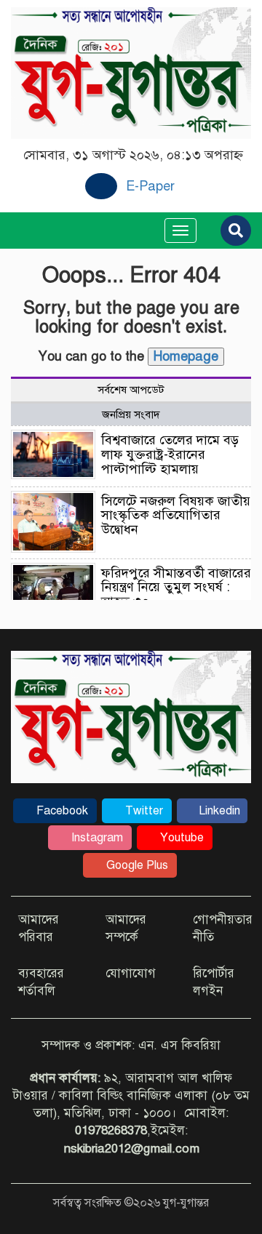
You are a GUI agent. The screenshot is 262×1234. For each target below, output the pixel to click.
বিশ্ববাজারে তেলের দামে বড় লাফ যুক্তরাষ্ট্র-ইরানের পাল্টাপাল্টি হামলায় (170, 454)
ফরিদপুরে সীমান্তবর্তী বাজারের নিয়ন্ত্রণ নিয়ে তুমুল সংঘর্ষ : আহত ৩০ (176, 587)
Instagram (95, 837)
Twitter (142, 811)
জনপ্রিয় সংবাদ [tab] (131, 414)
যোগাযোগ (131, 973)
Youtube (180, 837)
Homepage (186, 356)
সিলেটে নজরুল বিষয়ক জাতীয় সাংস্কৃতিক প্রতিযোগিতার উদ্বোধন (175, 515)
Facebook (60, 811)
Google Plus (135, 865)
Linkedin (218, 811)
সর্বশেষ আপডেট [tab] (131, 389)
